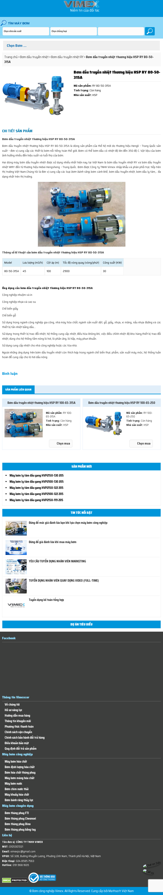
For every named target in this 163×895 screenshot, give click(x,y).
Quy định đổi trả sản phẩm (21, 748)
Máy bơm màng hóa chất (19, 778)
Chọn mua (63, 443)
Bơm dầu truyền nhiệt (34, 57)
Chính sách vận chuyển (18, 732)
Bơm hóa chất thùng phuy (20, 772)
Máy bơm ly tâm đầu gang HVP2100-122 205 (36, 494)
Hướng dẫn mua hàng (17, 715)
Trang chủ (11, 57)
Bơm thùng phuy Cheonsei (20, 818)
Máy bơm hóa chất (16, 761)
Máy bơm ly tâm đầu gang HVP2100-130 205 (37, 481)
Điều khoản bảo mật (17, 743)
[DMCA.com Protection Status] (15, 882)
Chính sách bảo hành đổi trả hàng (25, 737)
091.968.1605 (21, 865)
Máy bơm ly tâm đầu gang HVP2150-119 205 (36, 500)
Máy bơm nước (13, 783)
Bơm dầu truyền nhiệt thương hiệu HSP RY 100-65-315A (41, 402)
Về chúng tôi (12, 704)
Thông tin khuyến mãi (18, 721)
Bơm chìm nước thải (17, 789)
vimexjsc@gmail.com (22, 851)
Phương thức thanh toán (19, 726)
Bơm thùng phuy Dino (18, 824)
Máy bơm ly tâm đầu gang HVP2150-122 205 (36, 487)
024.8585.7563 (25, 861)
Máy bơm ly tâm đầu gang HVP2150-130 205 (37, 475)
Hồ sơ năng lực (13, 710)
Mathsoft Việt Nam (121, 891)
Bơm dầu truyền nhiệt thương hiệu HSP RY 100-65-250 (121, 402)
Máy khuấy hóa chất (17, 794)
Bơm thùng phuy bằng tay (20, 829)
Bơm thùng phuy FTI (17, 813)
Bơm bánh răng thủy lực (19, 800)
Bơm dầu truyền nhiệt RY (67, 57)
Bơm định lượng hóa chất (20, 767)
